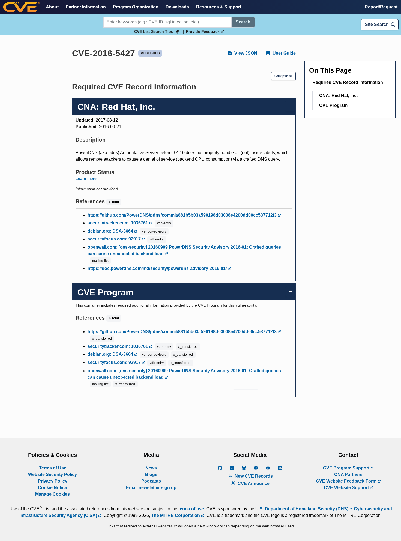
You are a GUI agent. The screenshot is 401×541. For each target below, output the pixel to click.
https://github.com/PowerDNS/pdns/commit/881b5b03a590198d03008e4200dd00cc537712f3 (183, 215)
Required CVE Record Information (347, 82)
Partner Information (86, 7)
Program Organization (135, 7)
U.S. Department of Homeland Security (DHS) (302, 509)
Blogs (151, 474)
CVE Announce (253, 483)
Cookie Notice (52, 487)
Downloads (177, 7)
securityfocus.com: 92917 (115, 239)
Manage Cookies (52, 494)
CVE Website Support (347, 487)
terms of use (191, 509)
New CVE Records (253, 476)
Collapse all (283, 76)
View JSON (245, 53)
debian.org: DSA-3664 (111, 231)
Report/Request (381, 7)
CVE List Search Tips (153, 31)
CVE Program (333, 105)
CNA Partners (348, 474)
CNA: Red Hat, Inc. (338, 95)
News (151, 468)
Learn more (86, 178)
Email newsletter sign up (151, 487)
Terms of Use (52, 468)
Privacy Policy (52, 481)
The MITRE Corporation (176, 515)
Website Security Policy (52, 474)
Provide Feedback (203, 31)
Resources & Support (218, 7)
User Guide (283, 53)
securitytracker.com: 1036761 (118, 222)
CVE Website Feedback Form (347, 481)
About (52, 7)
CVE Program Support (346, 468)
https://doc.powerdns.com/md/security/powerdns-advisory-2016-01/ (158, 268)
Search (243, 22)
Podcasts (151, 481)
